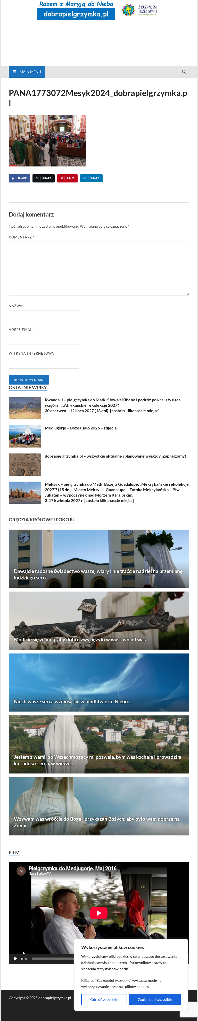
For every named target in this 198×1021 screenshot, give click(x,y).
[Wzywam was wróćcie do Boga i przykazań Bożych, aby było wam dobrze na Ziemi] (99, 806)
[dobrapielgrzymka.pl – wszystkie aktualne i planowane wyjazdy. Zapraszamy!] (25, 456)
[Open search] (184, 72)
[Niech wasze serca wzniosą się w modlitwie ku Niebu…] (99, 682)
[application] (99, 913)
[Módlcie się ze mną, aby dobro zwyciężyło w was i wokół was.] (99, 621)
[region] (131, 975)
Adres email (22, 330)
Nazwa (17, 306)
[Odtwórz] (15, 958)
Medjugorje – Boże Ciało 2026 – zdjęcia (81, 427)
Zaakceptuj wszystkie (155, 999)
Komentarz (22, 237)
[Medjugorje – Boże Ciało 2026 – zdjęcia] (25, 428)
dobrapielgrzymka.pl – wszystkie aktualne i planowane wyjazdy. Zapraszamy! (115, 455)
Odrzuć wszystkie (104, 999)
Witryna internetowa (31, 353)
